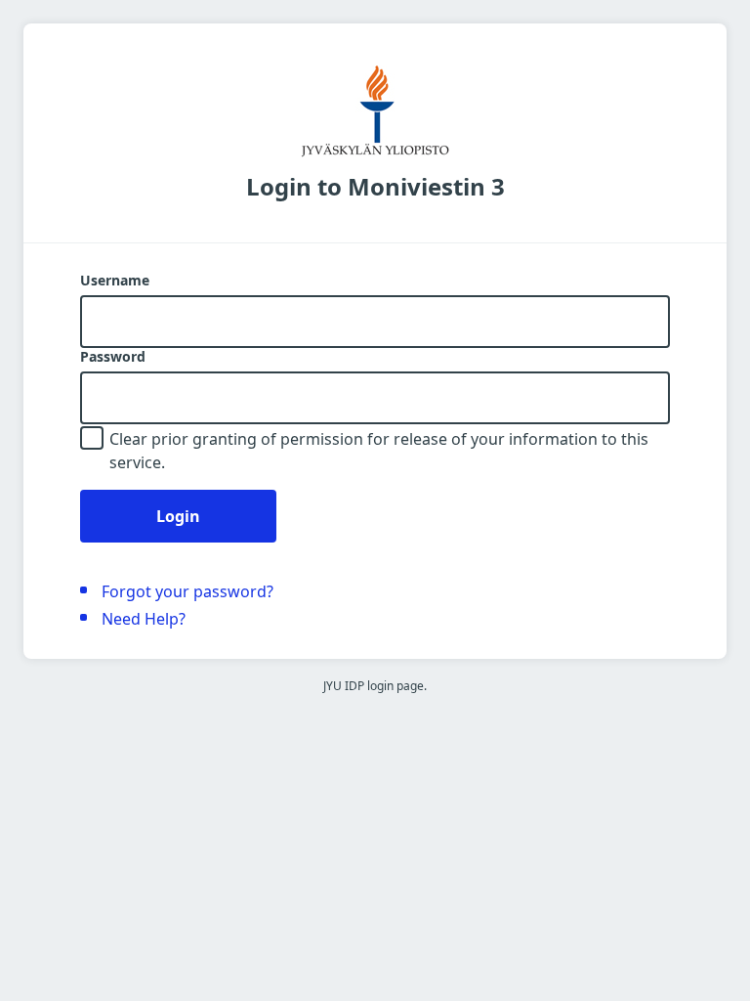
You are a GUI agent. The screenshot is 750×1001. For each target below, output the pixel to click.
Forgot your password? (187, 591)
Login (178, 516)
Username (114, 280)
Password (113, 357)
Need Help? (144, 619)
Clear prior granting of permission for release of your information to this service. (378, 450)
